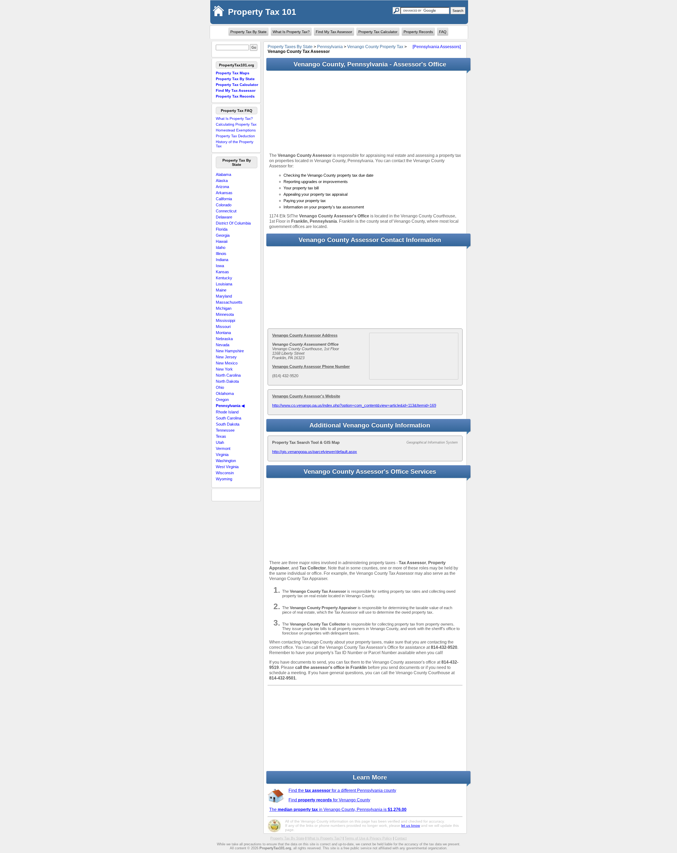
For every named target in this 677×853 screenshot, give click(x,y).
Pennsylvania (330, 46)
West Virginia (227, 466)
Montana (223, 332)
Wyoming (224, 479)
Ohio (220, 387)
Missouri (223, 326)
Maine (221, 290)
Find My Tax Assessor (334, 32)
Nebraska (224, 338)
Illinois (221, 253)
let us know (410, 825)
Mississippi (225, 320)
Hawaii (221, 241)
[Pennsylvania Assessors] (437, 46)
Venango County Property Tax (375, 46)
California (224, 199)
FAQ (442, 32)
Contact (401, 838)
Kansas (222, 272)
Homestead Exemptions (236, 130)
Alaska (222, 180)
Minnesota (225, 314)
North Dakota (227, 381)
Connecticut (226, 211)
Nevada (222, 345)
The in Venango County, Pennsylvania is (337, 809)
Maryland (224, 296)
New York (224, 369)
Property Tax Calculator (377, 32)
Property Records (418, 32)
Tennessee (225, 430)
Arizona (222, 186)
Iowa (220, 265)
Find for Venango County (329, 800)
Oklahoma (225, 393)
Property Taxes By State (290, 46)
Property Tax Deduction (235, 136)
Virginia (222, 454)
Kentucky (224, 278)
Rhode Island (227, 412)
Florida (221, 229)
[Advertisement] (365, 112)
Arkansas (224, 192)
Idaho (220, 247)
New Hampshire (230, 351)
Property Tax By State (248, 32)
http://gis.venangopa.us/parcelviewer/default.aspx (314, 451)
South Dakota (227, 424)
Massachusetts (229, 302)
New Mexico (226, 363)
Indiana (222, 259)
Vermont (223, 448)
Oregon (222, 399)
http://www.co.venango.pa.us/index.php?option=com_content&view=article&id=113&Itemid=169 (354, 405)
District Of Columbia (233, 223)
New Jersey (226, 357)
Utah (220, 442)
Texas (221, 436)
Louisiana (224, 284)
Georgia (223, 235)
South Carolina (228, 418)
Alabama (223, 174)
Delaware (224, 217)
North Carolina (228, 375)
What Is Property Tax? (291, 32)
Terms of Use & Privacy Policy (368, 838)
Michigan (223, 308)
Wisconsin (225, 473)
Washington (226, 460)
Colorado (223, 205)
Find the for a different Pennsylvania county (342, 790)
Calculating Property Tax (236, 124)
